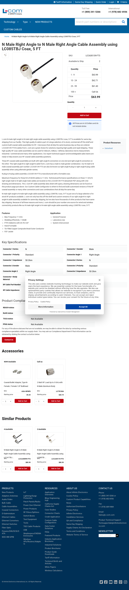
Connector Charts (52, 513)
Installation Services (75, 517)
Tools (25, 523)
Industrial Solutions (53, 545)
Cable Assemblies (9, 506)
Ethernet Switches (9, 524)
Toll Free (91, 10)
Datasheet (109, 148)
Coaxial (5, 510)
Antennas (14, 496)
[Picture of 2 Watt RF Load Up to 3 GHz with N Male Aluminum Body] (50, 368)
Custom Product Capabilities (78, 499)
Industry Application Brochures (53, 540)
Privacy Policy (72, 510)
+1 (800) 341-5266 (106, 496)
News (68, 503)
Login (111, 2)
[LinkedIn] (115, 582)
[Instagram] (125, 582)
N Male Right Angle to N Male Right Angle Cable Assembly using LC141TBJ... (17, 453)
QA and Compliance (74, 520)
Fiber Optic (6, 528)
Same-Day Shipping (74, 524)
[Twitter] (101, 582)
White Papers (50, 567)
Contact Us (9, 340)
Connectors (14, 510)
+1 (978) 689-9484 (106, 507)
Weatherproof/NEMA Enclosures (32, 534)
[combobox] (101, 21)
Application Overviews (49, 493)
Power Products (30, 509)
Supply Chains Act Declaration (79, 528)
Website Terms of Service (77, 535)
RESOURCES (51, 488)
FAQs (47, 532)
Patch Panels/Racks (31, 502)
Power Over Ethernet (32, 505)
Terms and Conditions (75, 531)
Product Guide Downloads (51, 553)
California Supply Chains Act (52, 505)
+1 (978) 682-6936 (106, 499)
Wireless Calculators (53, 570)
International (117, 10)
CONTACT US (105, 488)
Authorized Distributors (76, 506)
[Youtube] (110, 582)
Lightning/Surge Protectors (30, 497)
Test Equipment (30, 519)
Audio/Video (7, 499)
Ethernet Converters (10, 520)
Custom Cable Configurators (51, 521)
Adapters (5, 496)
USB (25, 530)
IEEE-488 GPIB (8, 537)
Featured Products (52, 535)
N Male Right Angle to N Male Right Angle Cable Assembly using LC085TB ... (50, 453)
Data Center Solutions (50, 527)
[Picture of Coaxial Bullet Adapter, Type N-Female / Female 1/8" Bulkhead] (17, 368)
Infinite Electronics (74, 513)
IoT (24, 492)
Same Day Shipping (84, 2)
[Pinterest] (120, 582)
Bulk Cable (6, 503)
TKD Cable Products (31, 526)
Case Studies (50, 510)
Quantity (70, 102)
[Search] (123, 22)
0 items (123, 2)
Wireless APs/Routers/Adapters (32, 541)
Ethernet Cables (8, 517)
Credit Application (52, 517)
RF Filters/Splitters (31, 512)
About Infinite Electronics (77, 492)
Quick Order (101, 2)
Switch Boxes (29, 516)
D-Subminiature (8, 513)
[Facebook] (105, 582)
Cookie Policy (72, 496)
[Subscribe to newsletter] (117, 535)
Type (25, 22)
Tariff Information (63, 2)
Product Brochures (52, 548)
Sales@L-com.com (107, 515)
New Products (8, 492)
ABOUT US (71, 488)
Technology (10, 22)
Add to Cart (84, 115)
